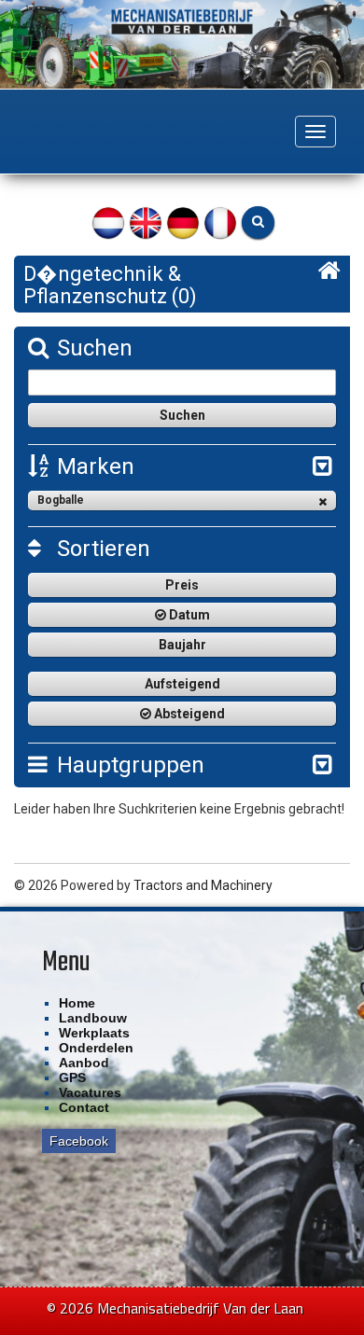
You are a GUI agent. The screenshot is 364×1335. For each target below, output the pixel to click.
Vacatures (90, 1092)
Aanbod (84, 1062)
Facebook (78, 1140)
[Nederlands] (108, 221)
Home (77, 1002)
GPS (72, 1077)
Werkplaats (94, 1032)
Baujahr (182, 644)
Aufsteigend (182, 683)
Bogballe (60, 500)
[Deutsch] (183, 221)
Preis (182, 584)
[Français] (220, 221)
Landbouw (93, 1017)
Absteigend (188, 713)
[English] (145, 221)
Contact (84, 1107)
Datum (188, 614)
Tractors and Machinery (203, 885)
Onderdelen (96, 1047)
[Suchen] (258, 222)
